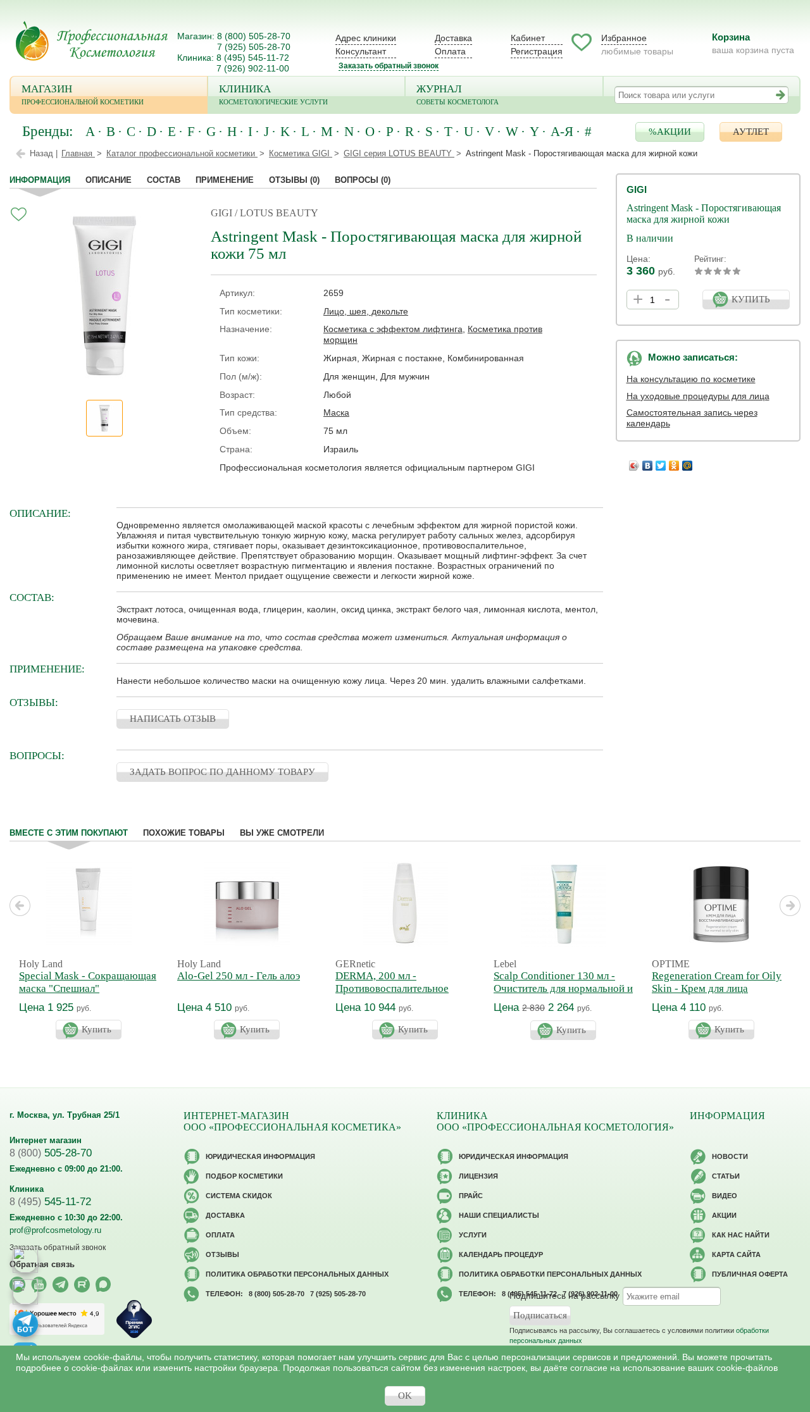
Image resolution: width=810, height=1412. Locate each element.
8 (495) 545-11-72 (252, 58)
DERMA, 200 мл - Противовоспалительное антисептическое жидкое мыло (392, 995)
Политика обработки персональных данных (297, 1274)
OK (405, 1395)
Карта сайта (736, 1254)
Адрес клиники (365, 38)
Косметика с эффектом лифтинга (393, 329)
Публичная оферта (750, 1274)
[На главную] (92, 41)
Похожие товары (184, 833)
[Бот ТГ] (25, 1324)
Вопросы (362, 180)
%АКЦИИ (670, 132)
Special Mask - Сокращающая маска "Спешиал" (87, 982)
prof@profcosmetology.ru (55, 1230)
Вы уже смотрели (282, 833)
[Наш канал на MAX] (103, 1284)
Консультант (360, 51)
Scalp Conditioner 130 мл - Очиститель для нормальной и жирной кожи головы (563, 988)
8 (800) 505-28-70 (253, 36)
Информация (39, 180)
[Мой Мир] (687, 462)
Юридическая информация (260, 1156)
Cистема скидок (239, 1195)
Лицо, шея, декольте (365, 311)
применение (225, 180)
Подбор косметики (244, 1176)
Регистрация (537, 51)
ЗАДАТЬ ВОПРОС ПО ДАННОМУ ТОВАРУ (222, 772)
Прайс (471, 1195)
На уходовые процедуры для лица (698, 396)
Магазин (83, 94)
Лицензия (478, 1176)
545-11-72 (50, 1202)
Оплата (450, 51)
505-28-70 (50, 1153)
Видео (724, 1195)
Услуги (473, 1235)
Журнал (457, 94)
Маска (336, 412)
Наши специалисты (499, 1215)
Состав (163, 180)
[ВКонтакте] (647, 462)
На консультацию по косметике (691, 379)
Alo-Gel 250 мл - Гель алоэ (238, 976)
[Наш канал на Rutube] (82, 1284)
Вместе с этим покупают (68, 833)
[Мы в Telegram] (60, 1284)
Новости (730, 1156)
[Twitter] (661, 462)
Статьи (726, 1176)
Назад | (44, 153)
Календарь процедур (501, 1254)
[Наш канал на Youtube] (39, 1284)
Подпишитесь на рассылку (564, 1296)
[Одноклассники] (674, 462)
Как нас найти (741, 1235)
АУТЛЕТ (751, 132)
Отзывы (294, 180)
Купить (96, 1029)
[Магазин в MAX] (25, 1291)
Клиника (273, 94)
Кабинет (528, 38)
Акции (724, 1215)
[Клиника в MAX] (25, 1260)
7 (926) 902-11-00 (252, 68)
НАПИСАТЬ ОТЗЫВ (173, 719)
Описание (108, 180)
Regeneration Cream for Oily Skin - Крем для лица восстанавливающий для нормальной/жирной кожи (717, 995)
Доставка (453, 38)
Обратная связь (42, 1264)
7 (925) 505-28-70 (253, 47)
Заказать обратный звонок (389, 65)
